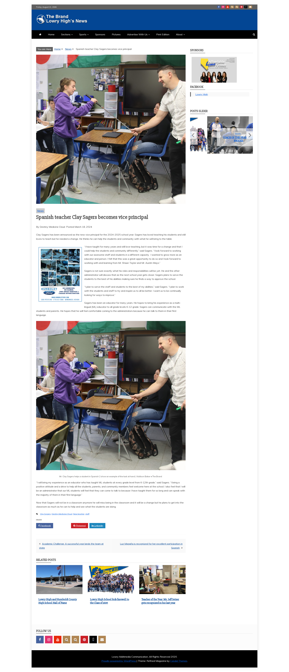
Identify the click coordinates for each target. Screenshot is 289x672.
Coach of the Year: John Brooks (221, 139)
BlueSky (237, 7)
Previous (193, 137)
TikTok (245, 7)
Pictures (116, 34)
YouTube (227, 7)
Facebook (218, 7)
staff (87, 514)
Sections (65, 34)
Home (51, 34)
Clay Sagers (45, 514)
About (179, 34)
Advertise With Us (137, 34)
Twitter (63, 525)
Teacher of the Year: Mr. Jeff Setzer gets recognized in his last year (160, 601)
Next (249, 137)
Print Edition (162, 34)
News (40, 210)
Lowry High (201, 94)
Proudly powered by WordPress (119, 660)
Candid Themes (178, 660)
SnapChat (232, 7)
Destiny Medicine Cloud (62, 514)
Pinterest (241, 7)
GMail (250, 7)
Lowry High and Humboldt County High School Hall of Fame (57, 601)
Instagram (223, 7)
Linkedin (98, 525)
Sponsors (100, 34)
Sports (82, 34)
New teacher (78, 514)
